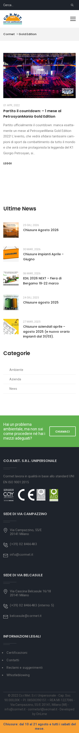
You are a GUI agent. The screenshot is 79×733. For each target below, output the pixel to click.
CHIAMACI (62, 431)
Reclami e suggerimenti (25, 668)
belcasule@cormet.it (26, 616)
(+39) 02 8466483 (23, 544)
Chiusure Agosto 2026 (41, 230)
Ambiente (16, 370)
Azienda (15, 379)
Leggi (7, 163)
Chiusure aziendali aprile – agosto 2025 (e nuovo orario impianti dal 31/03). (46, 331)
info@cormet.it (21, 555)
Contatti (13, 660)
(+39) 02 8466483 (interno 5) (32, 605)
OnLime (41, 714)
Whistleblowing (18, 675)
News (13, 388)
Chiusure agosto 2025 (41, 302)
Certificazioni (17, 653)
